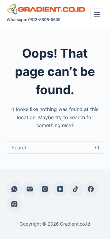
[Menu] (96, 14)
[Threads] (14, 204)
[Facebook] (90, 189)
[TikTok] (75, 189)
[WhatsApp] (14, 189)
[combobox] (49, 147)
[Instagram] (45, 189)
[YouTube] (60, 189)
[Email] (29, 189)
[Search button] (97, 147)
